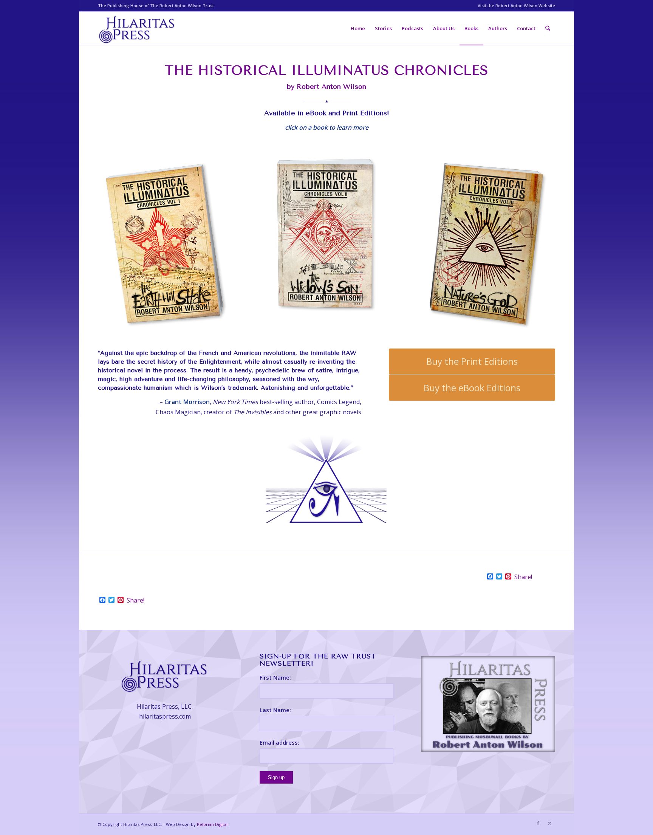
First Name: (275, 677)
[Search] (547, 28)
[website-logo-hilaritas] (137, 28)
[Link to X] (549, 823)
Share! (523, 577)
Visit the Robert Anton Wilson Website (516, 5)
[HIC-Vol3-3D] (488, 243)
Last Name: (275, 710)
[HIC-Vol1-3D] (165, 243)
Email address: (279, 742)
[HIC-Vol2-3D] (326, 239)
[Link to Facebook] (538, 823)
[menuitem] (514, 6)
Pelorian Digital (212, 824)
